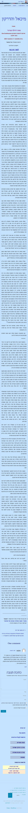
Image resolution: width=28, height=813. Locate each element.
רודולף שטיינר (22, 5)
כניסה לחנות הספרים (20, 788)
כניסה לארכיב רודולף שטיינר (18, 790)
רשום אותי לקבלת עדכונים (20, 707)
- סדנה (11, 771)
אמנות (24, 794)
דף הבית (22, 728)
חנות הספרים (21, 742)
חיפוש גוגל (22, 733)
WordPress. (11, 808)
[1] (7, 321)
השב (25, 666)
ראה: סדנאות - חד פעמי (14, 772)
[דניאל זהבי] (26, 1)
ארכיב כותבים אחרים (19, 752)
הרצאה (14, 5)
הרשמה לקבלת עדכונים (18, 737)
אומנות (23, 757)
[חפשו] (10, 795)
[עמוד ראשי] (27, 5)
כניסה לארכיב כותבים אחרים (18, 792)
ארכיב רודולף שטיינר (18, 747)
